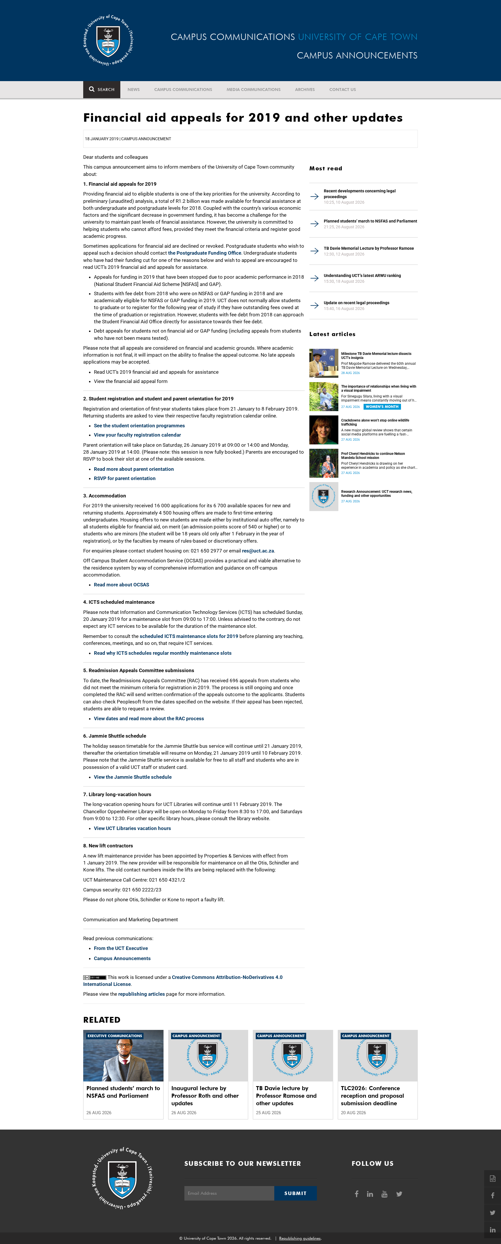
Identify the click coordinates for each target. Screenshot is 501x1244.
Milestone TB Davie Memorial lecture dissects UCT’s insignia (376, 356)
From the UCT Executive (121, 948)
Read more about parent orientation (134, 469)
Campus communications (183, 89)
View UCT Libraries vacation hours (132, 828)
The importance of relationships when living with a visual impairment (378, 388)
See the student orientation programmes (139, 425)
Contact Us (342, 89)
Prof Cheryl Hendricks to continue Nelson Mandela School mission (373, 456)
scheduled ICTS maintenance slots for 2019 (189, 636)
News (134, 89)
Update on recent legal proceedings (356, 302)
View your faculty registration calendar (137, 435)
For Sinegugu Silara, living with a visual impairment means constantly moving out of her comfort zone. (379, 398)
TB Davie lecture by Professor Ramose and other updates (286, 1096)
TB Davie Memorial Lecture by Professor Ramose (369, 248)
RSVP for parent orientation (125, 478)
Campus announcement (196, 1036)
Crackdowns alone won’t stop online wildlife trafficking (375, 422)
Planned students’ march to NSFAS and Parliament (370, 221)
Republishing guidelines (300, 1238)
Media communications (254, 89)
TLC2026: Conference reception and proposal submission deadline (372, 1096)
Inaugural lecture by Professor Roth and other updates (205, 1096)
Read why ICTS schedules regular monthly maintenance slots (163, 653)
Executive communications (115, 1036)
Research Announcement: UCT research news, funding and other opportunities (376, 494)
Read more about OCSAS (121, 585)
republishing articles (141, 994)
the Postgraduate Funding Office (204, 253)
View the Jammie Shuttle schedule (133, 777)
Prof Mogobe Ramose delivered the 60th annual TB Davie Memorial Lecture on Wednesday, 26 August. (378, 366)
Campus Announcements (122, 958)
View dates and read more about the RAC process (149, 718)
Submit (295, 1193)
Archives (305, 89)
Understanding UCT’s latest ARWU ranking (362, 275)
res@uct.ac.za (258, 551)
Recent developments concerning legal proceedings (360, 194)
